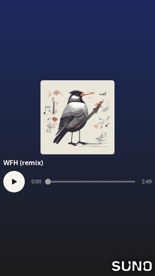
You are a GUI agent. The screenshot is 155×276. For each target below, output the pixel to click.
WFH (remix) (23, 162)
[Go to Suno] (132, 266)
